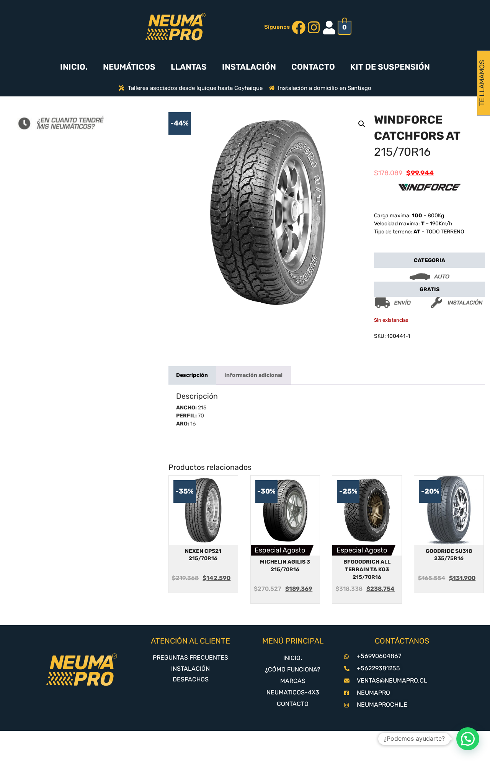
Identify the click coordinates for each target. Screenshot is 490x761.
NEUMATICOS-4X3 (292, 692)
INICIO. (74, 67)
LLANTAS (189, 67)
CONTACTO (313, 67)
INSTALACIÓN (249, 67)
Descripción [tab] (192, 375)
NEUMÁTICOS (129, 67)
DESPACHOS (191, 679)
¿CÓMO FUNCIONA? (292, 669)
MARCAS (292, 680)
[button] (362, 124)
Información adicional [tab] (253, 375)
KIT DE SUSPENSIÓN (390, 67)
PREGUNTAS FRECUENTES (190, 657)
